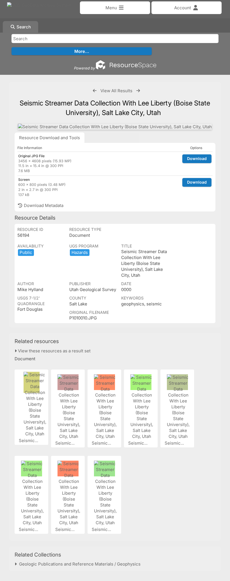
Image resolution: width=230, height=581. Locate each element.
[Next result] (138, 91)
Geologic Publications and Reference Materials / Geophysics (79, 564)
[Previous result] (95, 91)
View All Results (116, 90)
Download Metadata (43, 205)
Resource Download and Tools (49, 137)
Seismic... (29, 440)
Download (197, 158)
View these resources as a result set (54, 350)
